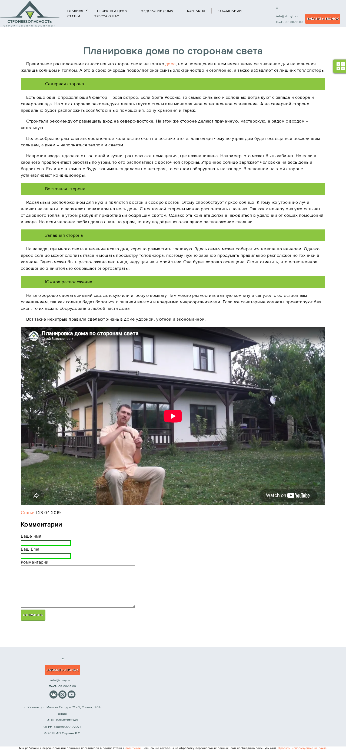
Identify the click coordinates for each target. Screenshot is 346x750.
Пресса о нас (106, 16)
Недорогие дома (157, 11)
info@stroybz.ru (288, 16)
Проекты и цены (112, 11)
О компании (230, 11)
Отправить (33, 615)
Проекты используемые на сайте (302, 748)
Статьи (73, 16)
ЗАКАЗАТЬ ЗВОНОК (323, 19)
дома (170, 64)
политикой (133, 748)
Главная (75, 11)
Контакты (196, 11)
